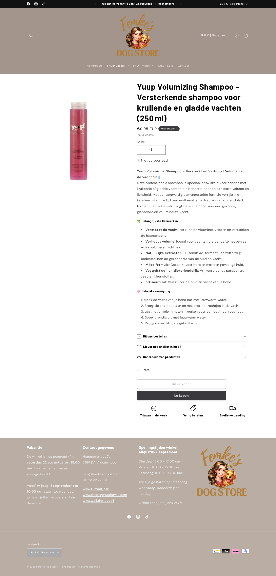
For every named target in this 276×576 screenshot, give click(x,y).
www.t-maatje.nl (96, 489)
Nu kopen (181, 396)
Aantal (141, 142)
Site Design (68, 566)
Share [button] (146, 370)
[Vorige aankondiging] (95, 4)
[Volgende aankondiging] (181, 4)
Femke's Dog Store (47, 566)
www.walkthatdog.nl (98, 500)
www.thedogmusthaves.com (105, 495)
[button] (31, 35)
